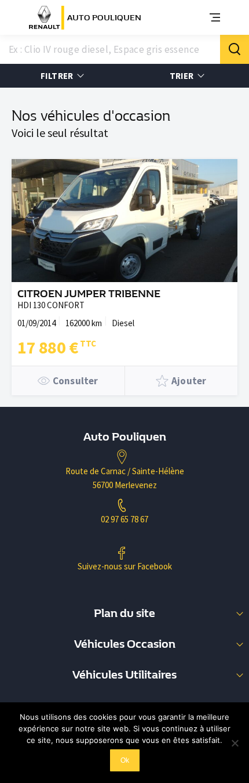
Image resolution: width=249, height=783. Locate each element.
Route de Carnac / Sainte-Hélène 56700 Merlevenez (124, 478)
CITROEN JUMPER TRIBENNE (88, 294)
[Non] (234, 743)
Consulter (75, 380)
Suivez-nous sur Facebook (125, 566)
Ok (124, 760)
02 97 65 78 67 (124, 519)
